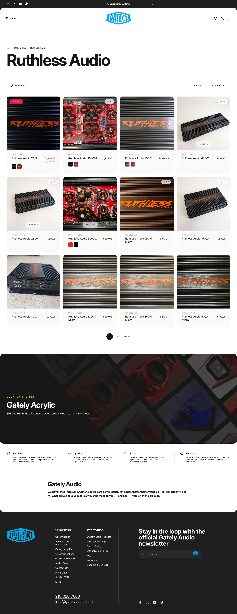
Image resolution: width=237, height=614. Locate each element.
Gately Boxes (62, 536)
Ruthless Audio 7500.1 (138, 158)
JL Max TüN (62, 577)
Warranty (92, 560)
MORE (58, 582)
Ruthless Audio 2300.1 (25, 238)
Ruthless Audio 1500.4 (196, 238)
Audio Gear (61, 563)
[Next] (152, 4)
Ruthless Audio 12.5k (25, 158)
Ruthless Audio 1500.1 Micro (138, 240)
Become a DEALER (97, 564)
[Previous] (84, 4)
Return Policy (94, 546)
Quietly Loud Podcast (99, 536)
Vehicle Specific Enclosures (64, 543)
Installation (61, 572)
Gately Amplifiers (65, 549)
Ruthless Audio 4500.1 (195, 158)
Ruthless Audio (18, 154)
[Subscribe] (195, 554)
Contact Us (61, 567)
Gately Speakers (64, 553)
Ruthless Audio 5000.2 (82, 238)
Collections (20, 47)
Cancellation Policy (97, 550)
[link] (67, 596)
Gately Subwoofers (66, 558)
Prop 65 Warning (96, 541)
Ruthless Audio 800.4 (25, 316)
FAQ (89, 555)
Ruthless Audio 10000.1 (82, 158)
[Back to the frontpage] (8, 47)
